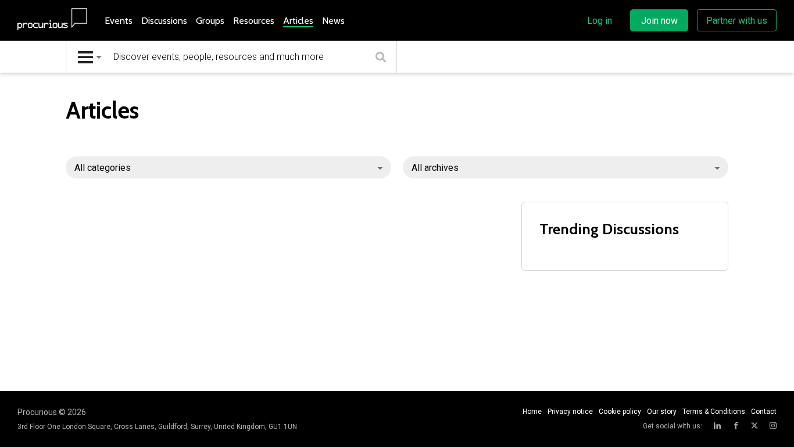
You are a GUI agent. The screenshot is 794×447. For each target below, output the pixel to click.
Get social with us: (672, 426)
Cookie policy (620, 411)
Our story (662, 411)
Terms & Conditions (713, 411)
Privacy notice (570, 411)
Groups (210, 20)
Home (532, 411)
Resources (253, 20)
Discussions (164, 20)
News (333, 20)
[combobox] (90, 57)
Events (119, 20)
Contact (764, 411)
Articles (298, 20)
